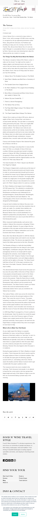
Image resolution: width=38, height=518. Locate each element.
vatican (22, 28)
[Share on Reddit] (30, 417)
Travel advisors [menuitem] (23, 480)
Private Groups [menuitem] (23, 478)
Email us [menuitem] (21, 476)
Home (11, 17)
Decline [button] (23, 514)
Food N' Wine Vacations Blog (19, 17)
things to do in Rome (15, 28)
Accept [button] (15, 514)
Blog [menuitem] (4, 480)
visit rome (27, 28)
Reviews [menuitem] (5, 478)
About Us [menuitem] (5, 482)
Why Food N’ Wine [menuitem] (8, 476)
